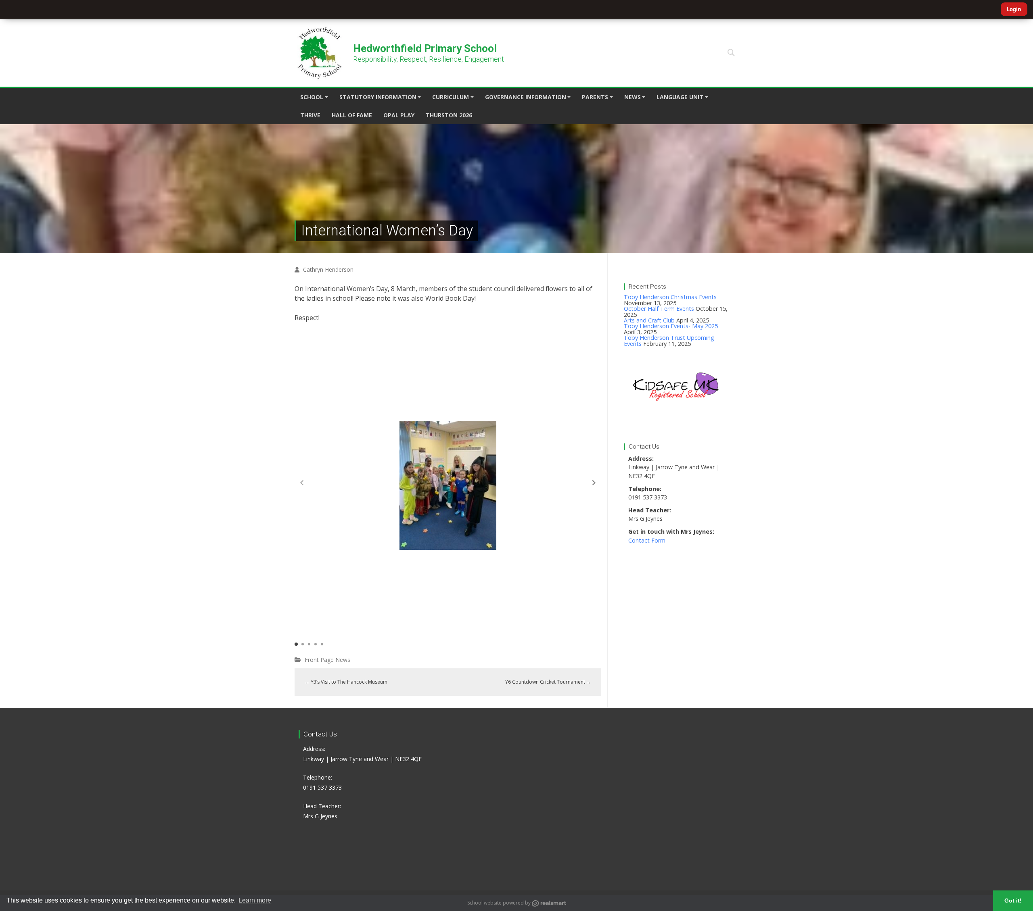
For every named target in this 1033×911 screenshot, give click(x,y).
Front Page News (327, 659)
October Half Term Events (659, 308)
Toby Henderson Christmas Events (670, 297)
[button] (731, 53)
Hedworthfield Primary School (425, 48)
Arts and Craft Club (649, 320)
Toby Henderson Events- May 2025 (671, 326)
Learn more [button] (254, 900)
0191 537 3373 (322, 787)
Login (1014, 9)
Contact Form (646, 540)
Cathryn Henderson (328, 269)
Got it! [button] (1013, 900)
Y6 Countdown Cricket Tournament (548, 681)
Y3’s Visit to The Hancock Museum (346, 681)
